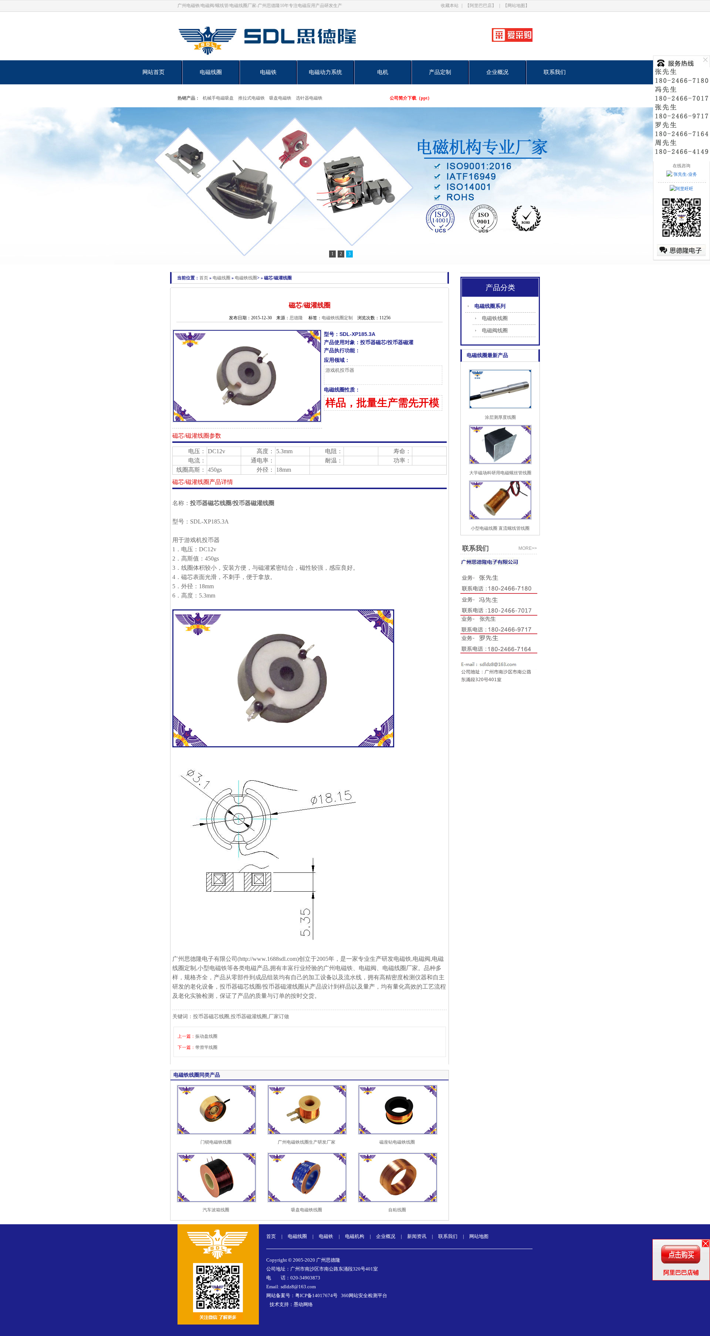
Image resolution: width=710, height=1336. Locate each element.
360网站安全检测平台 (364, 1295)
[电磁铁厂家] (293, 58)
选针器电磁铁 (309, 98)
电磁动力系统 (325, 72)
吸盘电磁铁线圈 (306, 1209)
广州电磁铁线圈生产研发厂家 (306, 1142)
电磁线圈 (211, 72)
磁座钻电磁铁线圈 (397, 1142)
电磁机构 (354, 1236)
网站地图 (478, 1236)
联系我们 (555, 72)
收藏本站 (450, 5)
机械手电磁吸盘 (218, 98)
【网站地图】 (516, 5)
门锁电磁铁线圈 (215, 1142)
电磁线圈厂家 (400, 968)
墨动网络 (303, 1304)
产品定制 (440, 72)
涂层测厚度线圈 (500, 417)
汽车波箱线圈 (216, 1209)
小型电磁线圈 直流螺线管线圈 (500, 528)
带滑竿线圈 (206, 1047)
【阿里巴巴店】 (480, 5)
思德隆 (296, 317)
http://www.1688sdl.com (268, 959)
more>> (527, 548)
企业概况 (497, 72)
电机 (382, 72)
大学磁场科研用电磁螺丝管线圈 (500, 472)
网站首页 (153, 72)
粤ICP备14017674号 (316, 1295)
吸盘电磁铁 (280, 98)
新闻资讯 (416, 1236)
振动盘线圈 (206, 1036)
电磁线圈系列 (490, 306)
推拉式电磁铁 (251, 98)
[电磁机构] (355, 186)
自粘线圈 (397, 1209)
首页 (203, 277)
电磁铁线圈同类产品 (196, 1075)
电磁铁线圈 (246, 277)
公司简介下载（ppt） (411, 98)
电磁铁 (268, 72)
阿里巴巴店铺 (681, 1272)
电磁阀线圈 (495, 330)
